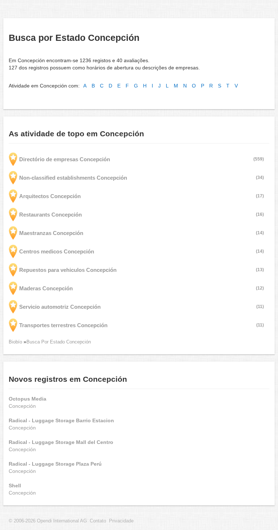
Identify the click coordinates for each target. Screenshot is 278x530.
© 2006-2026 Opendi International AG (48, 520)
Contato (98, 520)
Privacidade (121, 520)
